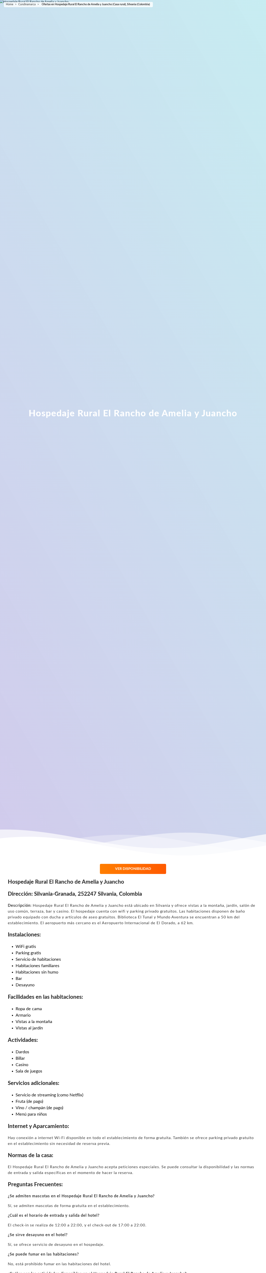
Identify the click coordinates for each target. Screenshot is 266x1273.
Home (9, 4)
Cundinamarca (27, 4)
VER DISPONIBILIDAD (133, 869)
